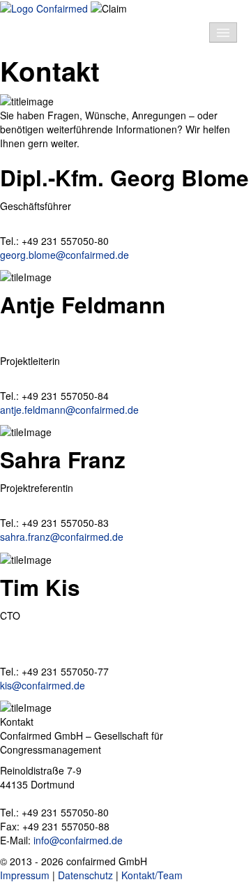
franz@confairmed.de (75, 537)
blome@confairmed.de (79, 255)
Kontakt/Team (152, 875)
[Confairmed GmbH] (45, 7)
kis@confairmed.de (42, 685)
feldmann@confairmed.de (81, 410)
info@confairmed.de (77, 840)
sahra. (14, 537)
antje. (12, 410)
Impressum (25, 875)
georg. (14, 255)
